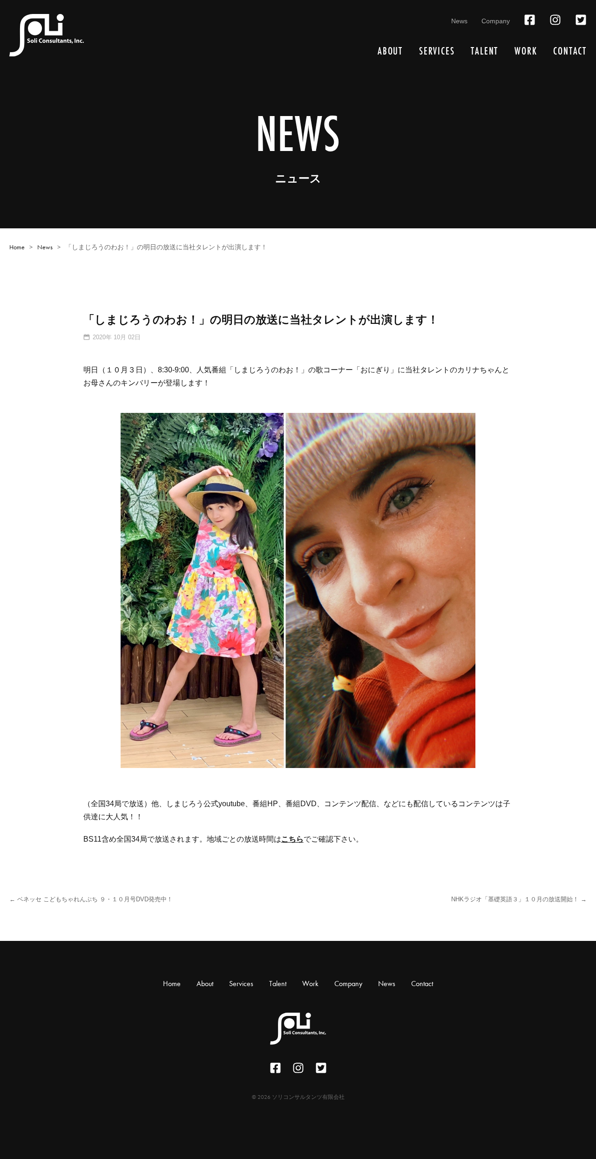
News (459, 21)
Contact (570, 51)
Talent (484, 51)
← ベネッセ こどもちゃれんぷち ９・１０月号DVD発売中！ (91, 899)
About (390, 51)
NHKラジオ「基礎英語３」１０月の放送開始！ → (519, 899)
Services (436, 51)
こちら (292, 839)
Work (526, 51)
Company (495, 21)
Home (17, 247)
